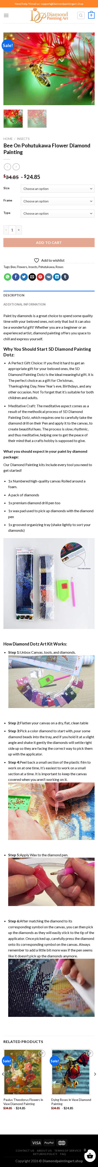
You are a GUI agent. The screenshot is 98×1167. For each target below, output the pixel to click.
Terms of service (67, 1150)
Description (13, 295)
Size (6, 188)
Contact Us (25, 1150)
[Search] (81, 15)
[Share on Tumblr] (65, 277)
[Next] (87, 69)
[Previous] (11, 69)
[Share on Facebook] (16, 277)
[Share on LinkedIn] (57, 277)
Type (6, 213)
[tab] (49, 295)
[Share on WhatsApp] (7, 277)
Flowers (22, 267)
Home (8, 139)
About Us (44, 1150)
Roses (59, 267)
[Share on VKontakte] (48, 277)
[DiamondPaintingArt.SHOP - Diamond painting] (49, 15)
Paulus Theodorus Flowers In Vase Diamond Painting (23, 1102)
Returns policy (45, 1154)
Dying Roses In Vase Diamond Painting (71, 1102)
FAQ (63, 1154)
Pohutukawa (46, 267)
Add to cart (49, 242)
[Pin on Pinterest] (40, 277)
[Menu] (6, 15)
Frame (7, 200)
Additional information (24, 304)
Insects (23, 139)
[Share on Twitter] (24, 277)
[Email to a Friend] (32, 277)
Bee (13, 267)
